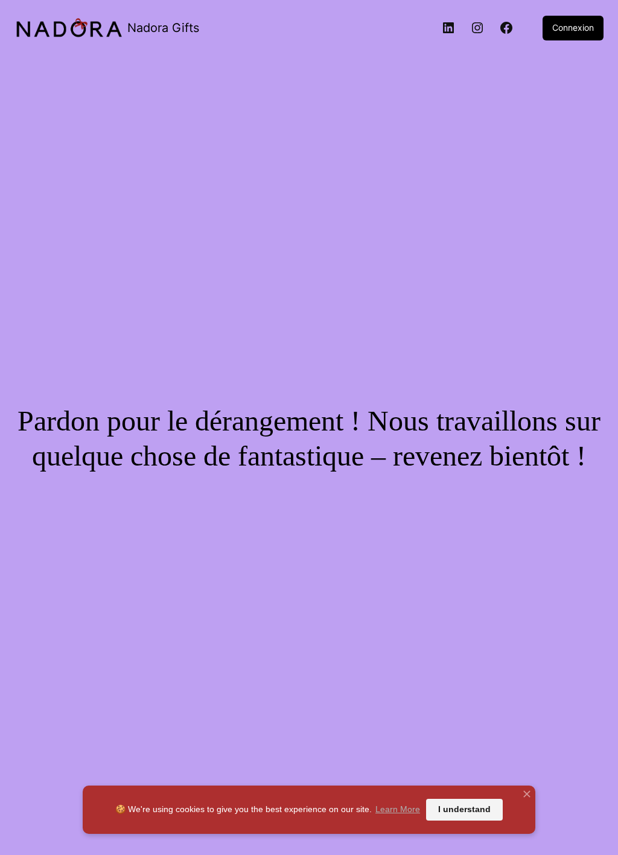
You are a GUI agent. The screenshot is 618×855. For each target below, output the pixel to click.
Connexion (573, 27)
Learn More (397, 809)
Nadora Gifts (163, 28)
